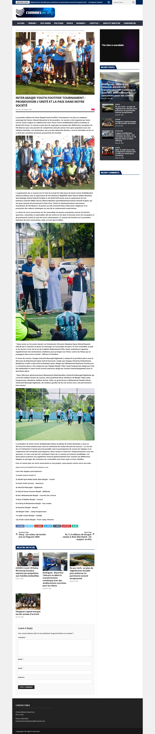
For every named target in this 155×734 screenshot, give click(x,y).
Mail (76, 526)
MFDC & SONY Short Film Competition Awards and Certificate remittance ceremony (125, 153)
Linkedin (49, 526)
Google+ (39, 526)
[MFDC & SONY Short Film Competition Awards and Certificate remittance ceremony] (107, 151)
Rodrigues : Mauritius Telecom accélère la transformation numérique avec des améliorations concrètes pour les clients (54, 579)
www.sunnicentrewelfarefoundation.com (32, 467)
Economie (117, 119)
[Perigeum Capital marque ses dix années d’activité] (28, 601)
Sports (23, 30)
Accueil (21, 23)
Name (20, 659)
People (70, 23)
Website (21, 677)
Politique (58, 23)
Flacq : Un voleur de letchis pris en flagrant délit (32, 534)
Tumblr (57, 526)
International (119, 131)
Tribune (32, 23)
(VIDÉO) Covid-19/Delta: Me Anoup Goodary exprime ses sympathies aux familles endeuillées (27, 572)
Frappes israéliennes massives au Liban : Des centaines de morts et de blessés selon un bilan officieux (125, 137)
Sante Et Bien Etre (111, 23)
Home (18, 30)
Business (80, 23)
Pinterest (67, 526)
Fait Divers (45, 23)
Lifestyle (94, 23)
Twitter (30, 526)
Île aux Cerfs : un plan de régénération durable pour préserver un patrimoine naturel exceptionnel (81, 573)
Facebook (21, 526)
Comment (21, 637)
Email (20, 668)
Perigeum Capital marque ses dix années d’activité (84, 2)
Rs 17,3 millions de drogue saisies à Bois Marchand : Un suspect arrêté (77, 536)
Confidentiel (130, 23)
